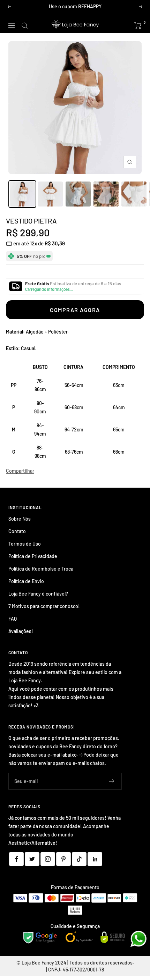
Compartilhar (20, 471)
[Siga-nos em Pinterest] (63, 859)
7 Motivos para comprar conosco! (44, 606)
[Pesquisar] (25, 26)
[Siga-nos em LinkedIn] (95, 859)
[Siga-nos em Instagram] (48, 859)
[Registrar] (112, 781)
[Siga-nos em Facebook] (16, 859)
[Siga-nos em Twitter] (32, 859)
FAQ (12, 619)
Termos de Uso (24, 544)
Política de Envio (26, 581)
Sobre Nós (19, 519)
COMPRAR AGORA (75, 309)
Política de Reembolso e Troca (40, 569)
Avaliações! (20, 631)
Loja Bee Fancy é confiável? (38, 594)
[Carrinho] (138, 25)
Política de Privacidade (32, 556)
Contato (17, 531)
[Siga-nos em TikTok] (79, 859)
